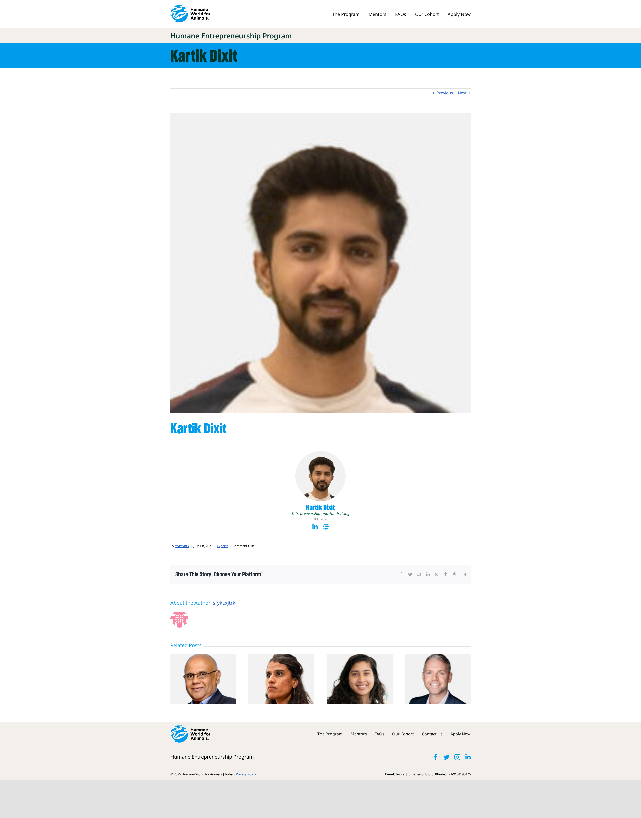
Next (462, 93)
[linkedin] (468, 757)
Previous (445, 93)
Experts (222, 546)
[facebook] (435, 757)
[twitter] (446, 757)
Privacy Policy (246, 774)
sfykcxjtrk (182, 546)
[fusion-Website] (326, 527)
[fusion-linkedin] (315, 527)
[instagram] (457, 757)
